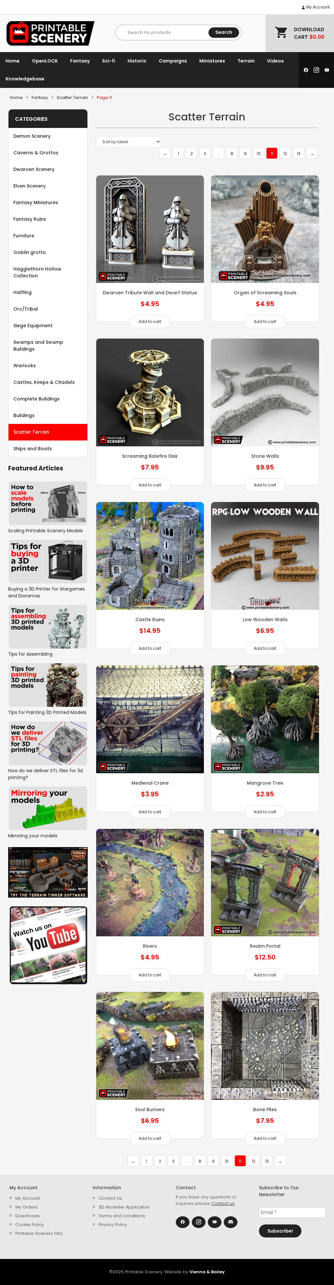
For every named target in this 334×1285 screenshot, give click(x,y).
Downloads (27, 1216)
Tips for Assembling (30, 654)
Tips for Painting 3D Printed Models (47, 712)
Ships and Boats (32, 448)
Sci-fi (108, 61)
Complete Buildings (36, 399)
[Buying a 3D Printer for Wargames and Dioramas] (48, 561)
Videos (275, 61)
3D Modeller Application (124, 1207)
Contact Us (110, 1198)
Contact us (223, 1203)
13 (298, 153)
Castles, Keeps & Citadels (44, 382)
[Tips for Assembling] (48, 627)
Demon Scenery (32, 136)
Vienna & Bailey (207, 1272)
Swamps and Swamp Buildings (38, 345)
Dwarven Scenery (33, 169)
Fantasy (80, 61)
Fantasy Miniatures (35, 202)
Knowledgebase (25, 79)
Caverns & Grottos (35, 152)
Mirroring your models (32, 835)
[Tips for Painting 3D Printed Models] (48, 685)
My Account (317, 7)
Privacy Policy (113, 1225)
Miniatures (212, 61)
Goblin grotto (29, 252)
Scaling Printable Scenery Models (45, 530)
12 (285, 153)
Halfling (22, 292)
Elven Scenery (29, 186)
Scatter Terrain (31, 432)
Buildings (24, 415)
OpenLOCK (45, 61)
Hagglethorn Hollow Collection (37, 272)
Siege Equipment (33, 325)
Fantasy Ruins (29, 219)
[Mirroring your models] (48, 808)
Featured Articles (35, 468)
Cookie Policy (29, 1225)
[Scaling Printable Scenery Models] (48, 503)
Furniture (23, 235)
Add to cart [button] (150, 321)
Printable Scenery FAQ (38, 1233)
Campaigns (173, 61)
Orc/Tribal (25, 309)
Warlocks (24, 365)
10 (259, 153)
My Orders (26, 1207)
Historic (137, 61)
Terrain (246, 61)
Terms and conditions (122, 1216)
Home (13, 61)
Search (223, 32)
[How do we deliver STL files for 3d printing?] (48, 743)
